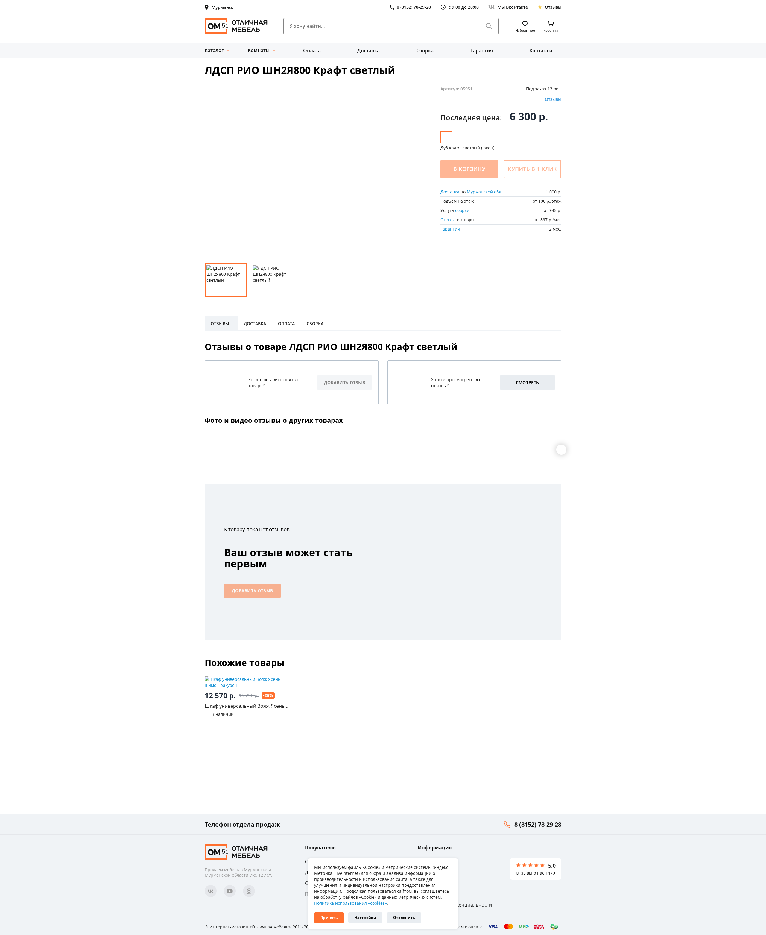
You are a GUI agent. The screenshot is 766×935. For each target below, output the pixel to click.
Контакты (540, 50)
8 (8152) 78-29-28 (537, 824)
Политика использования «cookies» (350, 903)
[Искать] (489, 26)
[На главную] (236, 26)
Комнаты (259, 50)
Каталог (214, 50)
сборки (462, 210)
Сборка (425, 50)
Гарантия (481, 50)
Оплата (312, 50)
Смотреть (527, 382)
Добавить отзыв (344, 382)
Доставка (368, 50)
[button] (561, 450)
